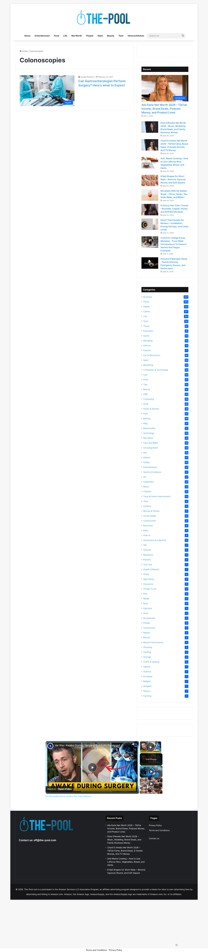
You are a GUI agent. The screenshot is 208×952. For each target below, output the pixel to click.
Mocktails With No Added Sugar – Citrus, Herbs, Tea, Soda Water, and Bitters (174, 193)
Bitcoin (146, 637)
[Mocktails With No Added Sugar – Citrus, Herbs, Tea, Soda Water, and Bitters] (149, 195)
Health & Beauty (151, 569)
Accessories (149, 618)
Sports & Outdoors (152, 472)
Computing (148, 399)
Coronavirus (149, 628)
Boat (145, 603)
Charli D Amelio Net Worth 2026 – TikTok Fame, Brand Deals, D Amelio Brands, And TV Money (125, 850)
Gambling (147, 340)
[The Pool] (104, 17)
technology (148, 433)
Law (145, 375)
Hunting (147, 652)
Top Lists (147, 564)
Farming (147, 696)
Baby (145, 530)
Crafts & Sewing (151, 662)
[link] (50, 746)
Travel (146, 326)
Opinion (147, 666)
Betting (146, 418)
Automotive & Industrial (154, 540)
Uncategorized (150, 447)
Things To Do (149, 589)
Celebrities (148, 482)
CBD (145, 394)
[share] (133, 744)
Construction (149, 520)
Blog (145, 423)
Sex (145, 452)
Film (145, 593)
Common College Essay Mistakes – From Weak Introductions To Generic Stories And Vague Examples (173, 244)
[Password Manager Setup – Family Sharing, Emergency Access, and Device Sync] (149, 263)
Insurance (148, 584)
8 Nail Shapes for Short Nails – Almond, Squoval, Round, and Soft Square (173, 179)
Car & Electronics (151, 355)
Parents (147, 559)
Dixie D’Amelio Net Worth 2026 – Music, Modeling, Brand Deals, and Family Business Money (124, 839)
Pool (145, 413)
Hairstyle (147, 608)
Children (147, 491)
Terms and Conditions (159, 830)
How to (146, 535)
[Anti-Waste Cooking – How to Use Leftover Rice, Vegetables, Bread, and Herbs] (149, 162)
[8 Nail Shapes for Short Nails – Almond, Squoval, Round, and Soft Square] (149, 180)
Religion (147, 681)
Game (146, 336)
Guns (145, 613)
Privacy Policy (155, 825)
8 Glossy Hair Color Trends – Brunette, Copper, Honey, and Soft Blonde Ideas (174, 208)
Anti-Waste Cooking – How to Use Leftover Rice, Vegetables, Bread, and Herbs (126, 861)
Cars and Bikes (150, 443)
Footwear (147, 676)
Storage (147, 657)
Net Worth (76, 35)
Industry (147, 506)
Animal (146, 457)
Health (146, 306)
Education (148, 331)
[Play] (151, 771)
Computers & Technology (155, 370)
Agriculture (148, 579)
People (89, 35)
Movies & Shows (151, 511)
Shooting (147, 647)
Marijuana (148, 555)
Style (100, 35)
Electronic (148, 525)
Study (146, 574)
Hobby (146, 462)
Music (146, 486)
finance (147, 345)
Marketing (148, 365)
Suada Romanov (88, 77)
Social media (149, 516)
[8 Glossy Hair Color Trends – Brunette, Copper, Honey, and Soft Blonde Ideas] (149, 209)
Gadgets (147, 686)
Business (147, 297)
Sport (146, 360)
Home (27, 35)
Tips (145, 384)
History (146, 691)
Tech (120, 35)
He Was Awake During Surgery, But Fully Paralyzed (87, 745)
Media (146, 598)
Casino (146, 311)
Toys (145, 501)
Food (56, 35)
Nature (146, 632)
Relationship (149, 428)
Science (147, 671)
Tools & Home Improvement (157, 496)
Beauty (110, 35)
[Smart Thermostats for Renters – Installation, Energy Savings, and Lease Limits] (149, 224)
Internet (147, 550)
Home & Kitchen (136, 35)
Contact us (154, 838)
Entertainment (42, 35)
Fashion (147, 350)
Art (144, 477)
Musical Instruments (153, 642)
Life (65, 35)
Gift (145, 545)
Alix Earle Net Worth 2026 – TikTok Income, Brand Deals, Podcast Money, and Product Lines (164, 108)
